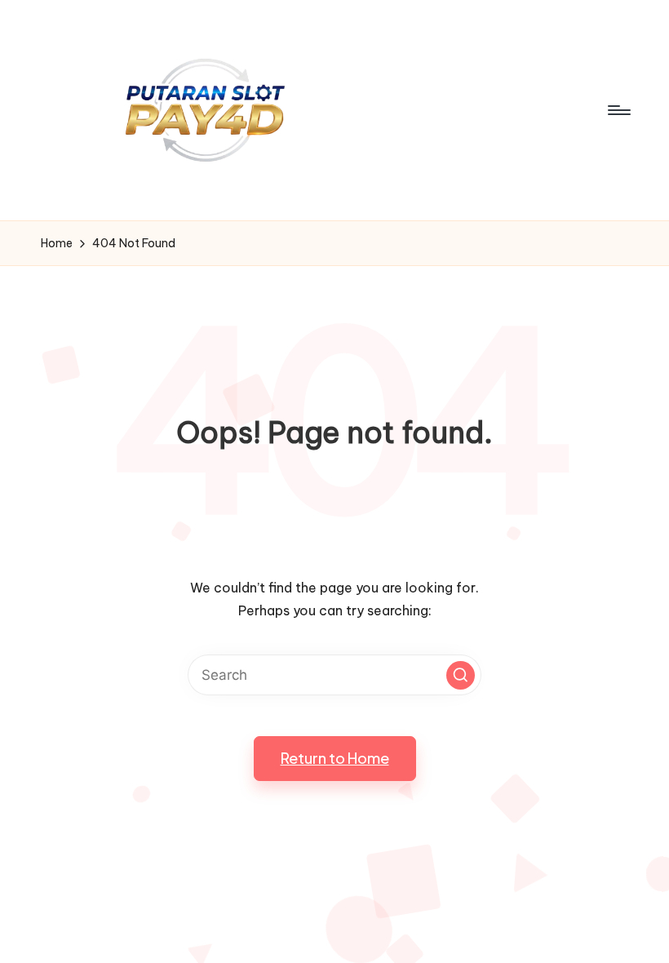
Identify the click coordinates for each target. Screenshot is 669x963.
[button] (460, 675)
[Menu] (618, 110)
